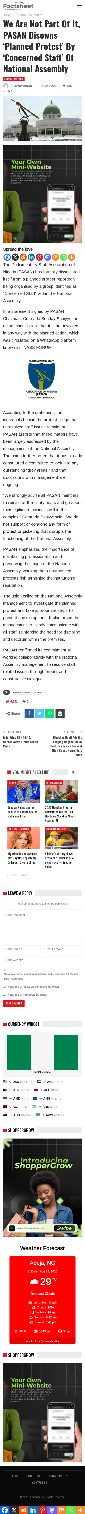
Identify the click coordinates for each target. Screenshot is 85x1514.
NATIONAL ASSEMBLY (13, 79)
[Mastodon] (47, 257)
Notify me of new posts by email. (27, 994)
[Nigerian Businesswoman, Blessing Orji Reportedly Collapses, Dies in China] (23, 838)
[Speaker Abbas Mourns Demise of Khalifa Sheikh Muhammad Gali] (23, 791)
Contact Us (39, 1482)
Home (15, 1476)
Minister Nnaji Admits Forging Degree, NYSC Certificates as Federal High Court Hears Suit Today (66, 746)
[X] (15, 257)
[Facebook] (7, 257)
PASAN (38, 692)
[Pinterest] (39, 257)
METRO (12, 782)
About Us (34, 1476)
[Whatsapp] (63, 257)
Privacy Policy (58, 1476)
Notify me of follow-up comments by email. (33, 986)
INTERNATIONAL (54, 782)
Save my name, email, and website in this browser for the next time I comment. (41, 976)
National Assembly (21, 692)
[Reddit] (23, 257)
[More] (71, 257)
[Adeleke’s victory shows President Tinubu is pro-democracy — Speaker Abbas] (61, 838)
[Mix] (55, 257)
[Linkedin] (31, 257)
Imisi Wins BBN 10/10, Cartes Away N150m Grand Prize (20, 741)
